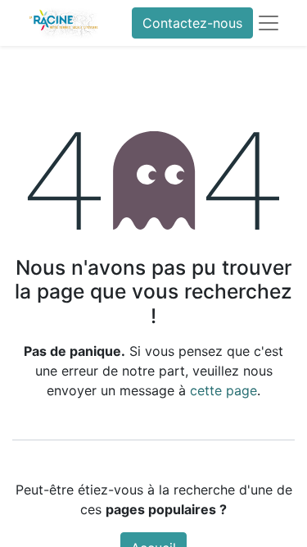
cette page (223, 390)
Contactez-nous (192, 23)
